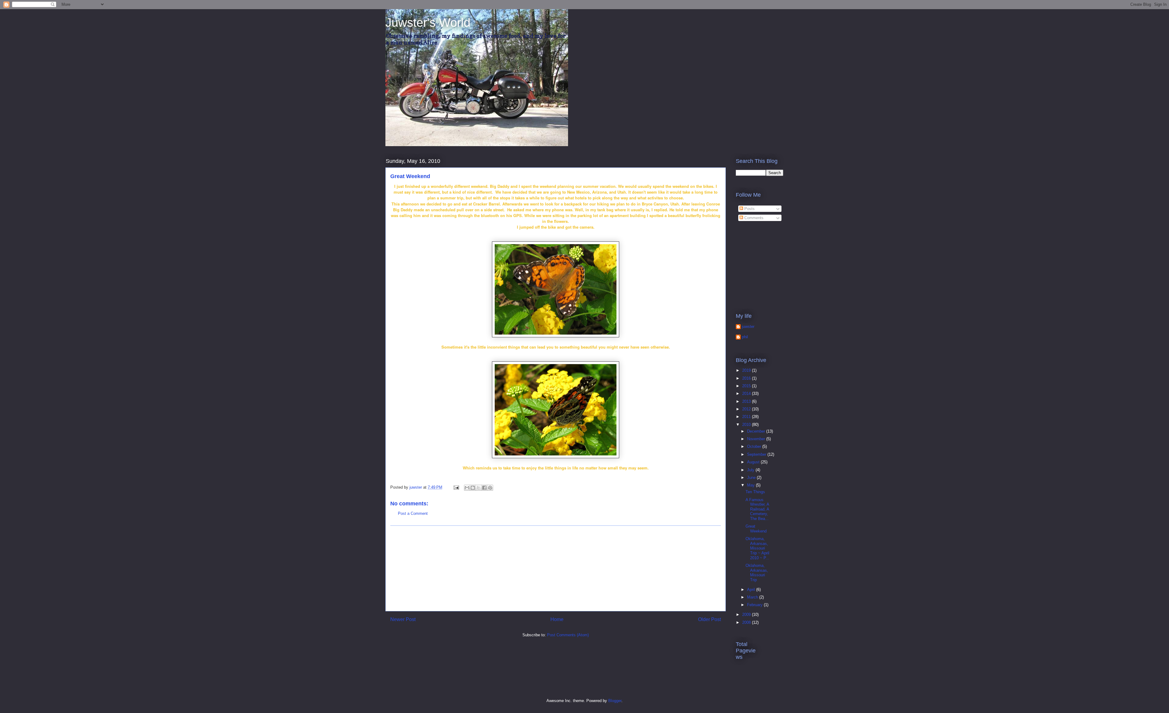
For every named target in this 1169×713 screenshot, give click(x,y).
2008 (747, 622)
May (751, 485)
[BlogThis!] (473, 488)
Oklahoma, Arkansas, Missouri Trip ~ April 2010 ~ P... (757, 548)
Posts (749, 208)
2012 (747, 409)
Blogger (614, 700)
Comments (753, 218)
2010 (747, 424)
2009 (747, 614)
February (755, 604)
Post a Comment (413, 513)
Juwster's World (427, 22)
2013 (747, 401)
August (754, 462)
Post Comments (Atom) (568, 635)
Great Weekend (756, 528)
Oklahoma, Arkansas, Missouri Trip (757, 572)
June (752, 477)
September (757, 454)
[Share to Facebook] (484, 488)
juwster (748, 326)
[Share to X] (479, 488)
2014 (747, 393)
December (756, 431)
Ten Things (755, 492)
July (751, 470)
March (753, 597)
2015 (747, 386)
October (754, 446)
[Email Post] (455, 487)
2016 (747, 378)
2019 (747, 370)
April (751, 589)
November (756, 439)
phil (745, 337)
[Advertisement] (555, 568)
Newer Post (403, 619)
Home (556, 619)
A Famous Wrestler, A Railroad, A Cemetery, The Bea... (757, 509)
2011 (747, 416)
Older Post (709, 619)
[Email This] (467, 488)
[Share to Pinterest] (490, 488)
